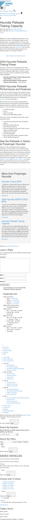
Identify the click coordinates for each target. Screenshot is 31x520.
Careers (5, 352)
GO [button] (2, 444)
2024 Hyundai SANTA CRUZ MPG (15, 200)
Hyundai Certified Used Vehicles (15, 368)
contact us (3, 99)
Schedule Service (11, 375)
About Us (5, 347)
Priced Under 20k (11, 370)
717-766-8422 (14, 298)
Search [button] (3, 418)
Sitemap (5, 409)
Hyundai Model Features (12, 246)
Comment (3, 257)
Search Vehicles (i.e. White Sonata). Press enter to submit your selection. (14, 431)
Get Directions (4, 505)
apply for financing (5, 159)
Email (2, 278)
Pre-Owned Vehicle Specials (14, 391)
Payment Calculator (12, 386)
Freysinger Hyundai (5, 1)
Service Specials (11, 394)
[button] (15, 18)
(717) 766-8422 (14, 300)
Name (2, 275)
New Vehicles (10, 365)
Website (2, 281)
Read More (5, 195)
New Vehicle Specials (12, 389)
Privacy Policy (7, 405)
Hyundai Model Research (14, 403)
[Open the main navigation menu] (3, 7)
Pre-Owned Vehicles (12, 367)
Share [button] (3, 470)
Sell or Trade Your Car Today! (8, 15)
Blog (4, 354)
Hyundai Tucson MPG (12, 181)
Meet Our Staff (7, 350)
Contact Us (22, 56)
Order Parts (10, 379)
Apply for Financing (12, 384)
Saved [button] (3, 447)
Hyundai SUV (18, 47)
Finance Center (11, 382)
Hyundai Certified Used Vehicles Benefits (18, 398)
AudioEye (6, 412)
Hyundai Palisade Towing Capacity (13, 222)
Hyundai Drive (11, 399)
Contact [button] (3, 491)
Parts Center (10, 377)
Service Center (11, 374)
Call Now (2, 500)
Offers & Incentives (12, 392)
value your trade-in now (19, 159)
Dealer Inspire (27, 415)
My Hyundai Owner (8, 411)
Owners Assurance (12, 401)
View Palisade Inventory (12, 56)
